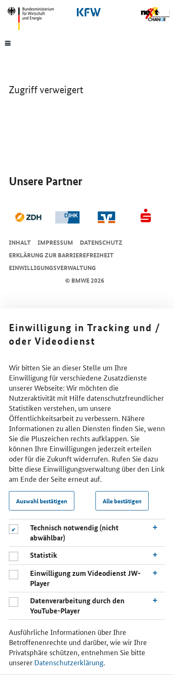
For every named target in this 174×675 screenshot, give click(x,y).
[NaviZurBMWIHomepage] (34, 18)
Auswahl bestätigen (41, 501)
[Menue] (7, 43)
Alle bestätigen (122, 501)
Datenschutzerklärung (68, 662)
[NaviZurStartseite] (155, 14)
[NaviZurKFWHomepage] (87, 12)
